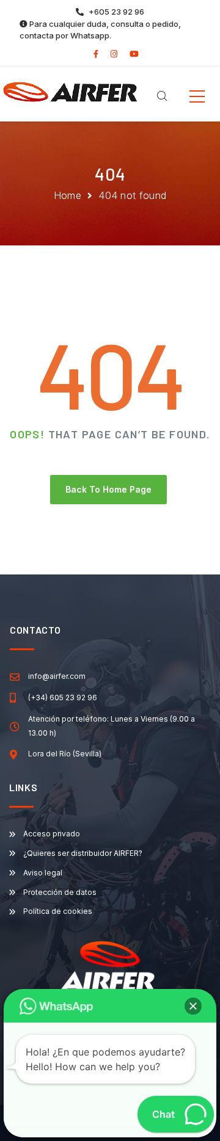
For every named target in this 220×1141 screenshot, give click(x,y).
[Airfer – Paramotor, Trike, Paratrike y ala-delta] (70, 91)
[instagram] (114, 54)
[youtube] (134, 54)
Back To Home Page (108, 489)
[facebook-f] (96, 54)
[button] (193, 1006)
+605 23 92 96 (116, 11)
